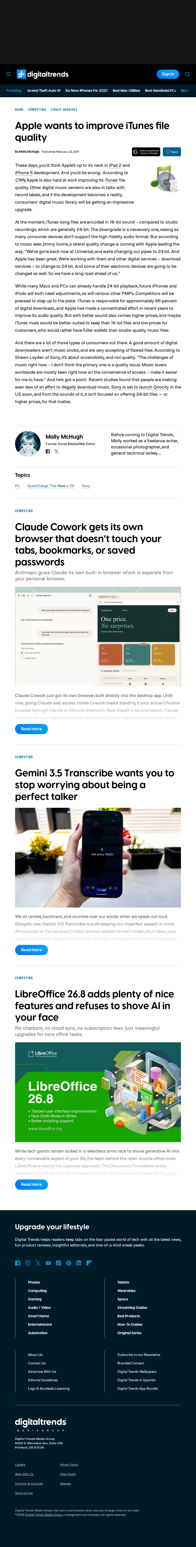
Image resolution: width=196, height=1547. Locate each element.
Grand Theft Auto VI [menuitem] (43, 90)
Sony (86, 485)
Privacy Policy (69, 1464)
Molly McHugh (29, 152)
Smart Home (38, 1316)
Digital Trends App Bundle (137, 1388)
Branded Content (130, 1363)
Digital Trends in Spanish (136, 1380)
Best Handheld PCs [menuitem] (160, 90)
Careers (20, 1464)
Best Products (128, 1316)
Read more (31, 729)
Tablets (123, 1282)
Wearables (126, 1291)
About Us (35, 1354)
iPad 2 (115, 165)
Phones (34, 1282)
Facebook (17, 1263)
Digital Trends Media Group (43, 1515)
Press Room (68, 1474)
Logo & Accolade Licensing (49, 1388)
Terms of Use (24, 1493)
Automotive (37, 1333)
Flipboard (89, 1263)
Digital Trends (33, 81)
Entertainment (40, 1324)
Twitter (38, 1263)
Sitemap (65, 1483)
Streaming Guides (132, 1307)
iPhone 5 (24, 172)
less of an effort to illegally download (60, 387)
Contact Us (37, 1363)
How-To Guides (129, 1324)
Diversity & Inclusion (29, 1483)
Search (187, 74)
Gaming (35, 1299)
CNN (20, 180)
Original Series (129, 1333)
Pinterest (68, 1263)
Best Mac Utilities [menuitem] (126, 90)
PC (17, 485)
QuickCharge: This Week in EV (51, 485)
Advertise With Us (42, 1371)
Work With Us (24, 1474)
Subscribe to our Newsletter (139, 1354)
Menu (9, 74)
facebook (48, 451)
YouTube (48, 1263)
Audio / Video (39, 1307)
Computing (37, 1291)
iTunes (111, 180)
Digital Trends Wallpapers (136, 1371)
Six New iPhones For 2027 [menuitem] (86, 90)
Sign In (168, 74)
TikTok (58, 1263)
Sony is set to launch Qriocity (140, 387)
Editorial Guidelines (43, 1380)
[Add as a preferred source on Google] (146, 151)
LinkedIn (78, 1263)
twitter (56, 451)
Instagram (27, 1263)
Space (122, 1299)
